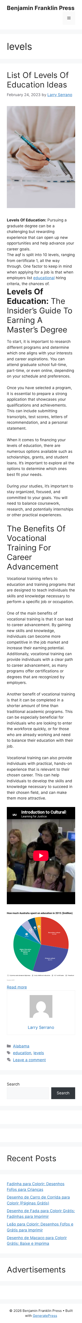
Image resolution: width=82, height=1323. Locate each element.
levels (38, 1053)
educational (44, 278)
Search (13, 1084)
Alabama (21, 1046)
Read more (17, 987)
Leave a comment (29, 1060)
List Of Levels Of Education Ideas (38, 79)
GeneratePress (45, 1315)
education (22, 1053)
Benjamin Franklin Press (40, 8)
